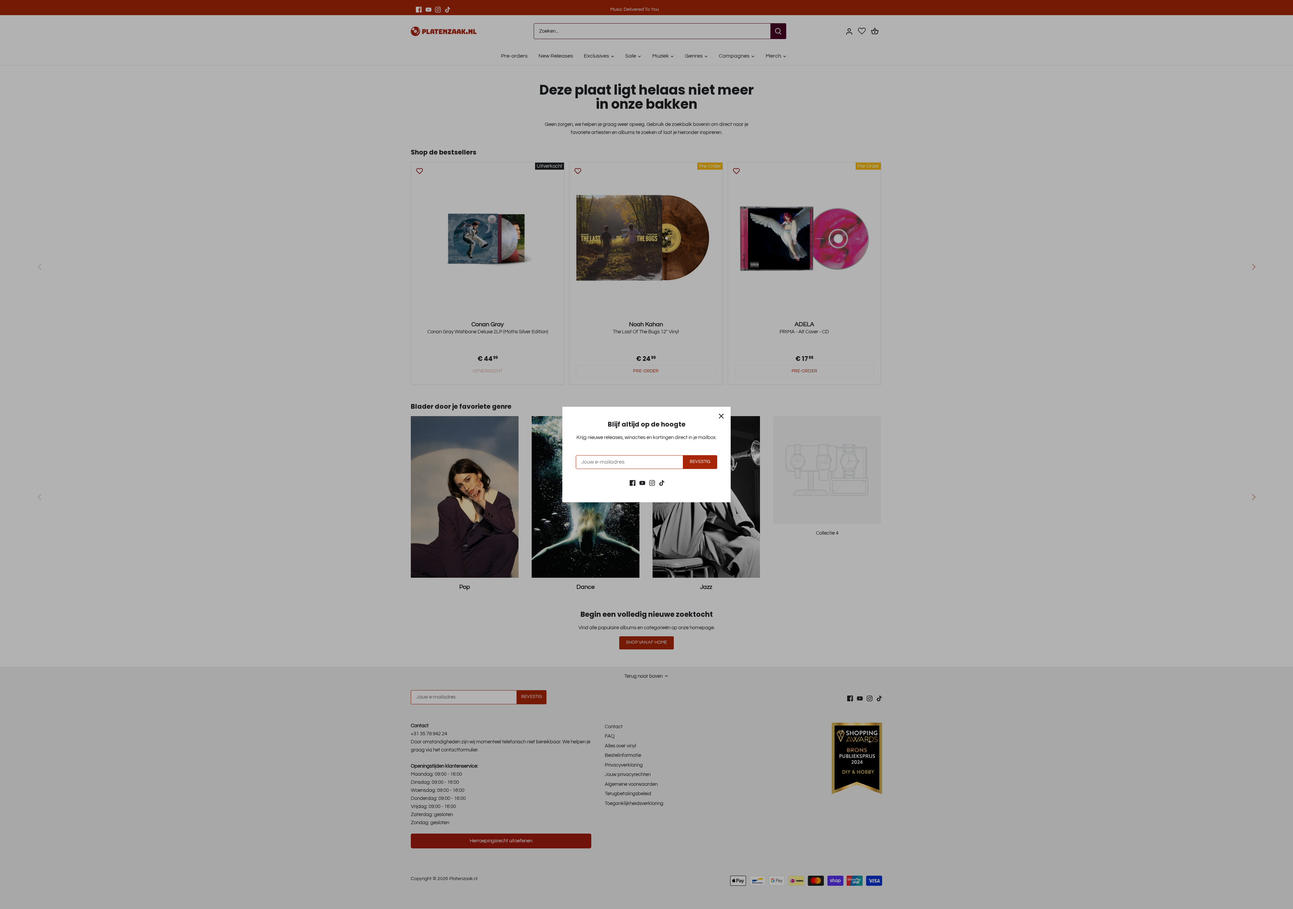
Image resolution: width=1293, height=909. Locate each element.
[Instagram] (652, 482)
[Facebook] (632, 482)
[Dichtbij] (721, 416)
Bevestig (700, 462)
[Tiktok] (662, 482)
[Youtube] (642, 482)
